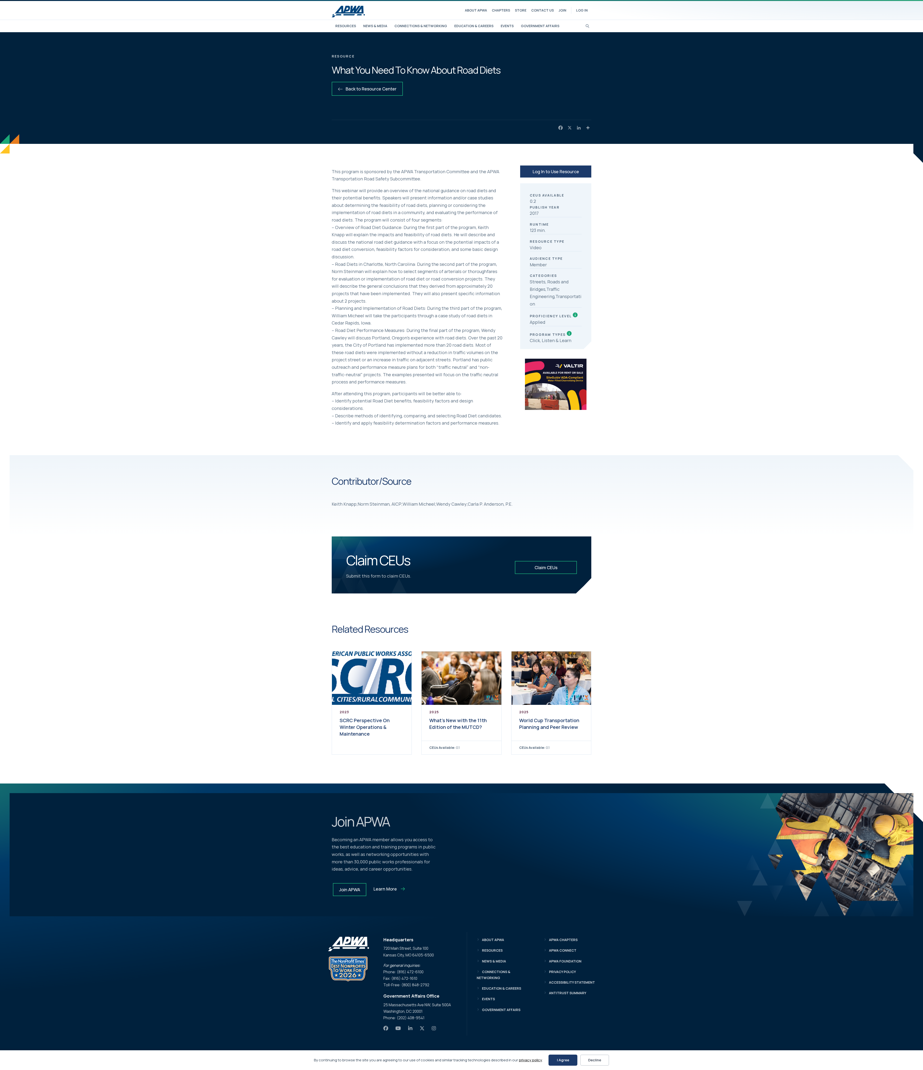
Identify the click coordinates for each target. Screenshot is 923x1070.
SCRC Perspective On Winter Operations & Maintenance (365, 727)
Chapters (501, 10)
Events (507, 26)
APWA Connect (562, 950)
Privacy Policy (562, 971)
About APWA (476, 10)
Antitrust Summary (567, 993)
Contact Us (542, 10)
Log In (582, 10)
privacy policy (530, 1060)
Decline (594, 1060)
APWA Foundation (565, 961)
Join (562, 10)
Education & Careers (473, 26)
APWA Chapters (563, 939)
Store (520, 10)
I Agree (563, 1060)
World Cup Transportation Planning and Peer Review (549, 723)
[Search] (587, 25)
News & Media (375, 26)
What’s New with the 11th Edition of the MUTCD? (458, 723)
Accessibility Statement (572, 982)
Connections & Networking (420, 26)
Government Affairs (540, 26)
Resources (345, 26)
